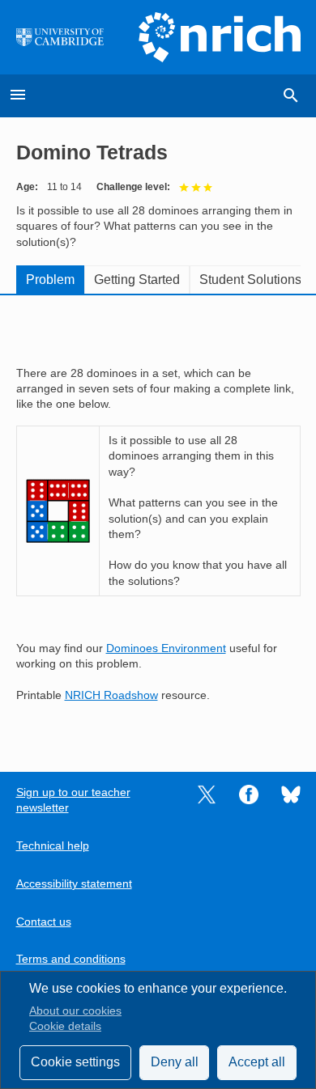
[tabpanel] (158, 522)
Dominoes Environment (166, 648)
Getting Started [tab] (137, 279)
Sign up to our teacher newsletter (73, 800)
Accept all (256, 1062)
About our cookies (75, 1011)
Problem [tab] (50, 279)
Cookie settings (75, 1062)
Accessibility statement (74, 884)
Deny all (175, 1062)
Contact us (43, 922)
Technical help (52, 846)
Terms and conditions (71, 959)
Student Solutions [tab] (250, 279)
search (291, 95)
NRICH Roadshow (111, 695)
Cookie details (65, 1026)
